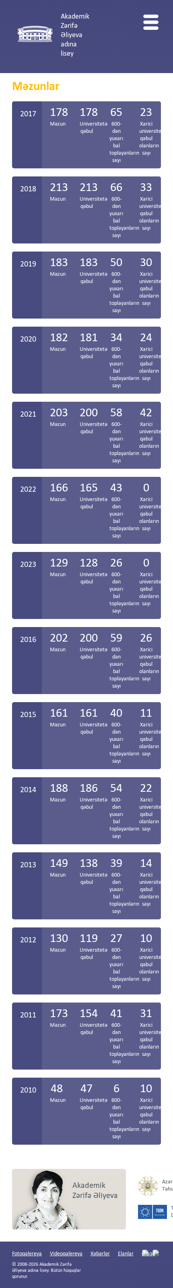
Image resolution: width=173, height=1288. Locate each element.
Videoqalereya (66, 1254)
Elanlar (126, 1254)
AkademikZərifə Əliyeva (95, 1191)
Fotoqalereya (27, 1254)
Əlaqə (148, 1254)
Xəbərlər (100, 1254)
